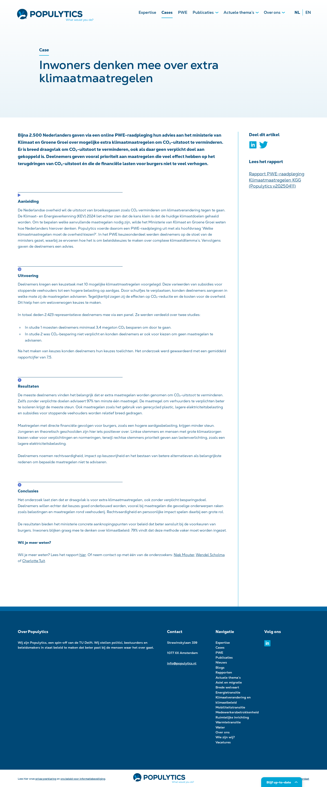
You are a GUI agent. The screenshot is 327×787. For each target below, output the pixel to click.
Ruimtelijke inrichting (232, 717)
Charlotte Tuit (33, 560)
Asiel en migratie (229, 682)
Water (220, 727)
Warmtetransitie (228, 722)
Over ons (272, 12)
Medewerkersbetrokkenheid (237, 712)
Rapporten (224, 672)
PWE (182, 12)
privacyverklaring (45, 778)
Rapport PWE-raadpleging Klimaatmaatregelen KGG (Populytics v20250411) (276, 180)
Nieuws (221, 662)
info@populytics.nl (181, 663)
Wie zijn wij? (225, 737)
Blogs (220, 668)
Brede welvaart (227, 687)
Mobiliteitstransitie (230, 707)
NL (297, 12)
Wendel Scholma (210, 554)
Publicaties (203, 12)
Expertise (147, 12)
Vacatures (223, 742)
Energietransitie (228, 692)
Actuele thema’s (239, 12)
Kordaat (304, 778)
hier (82, 554)
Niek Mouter (184, 554)
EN (308, 12)
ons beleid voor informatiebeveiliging (83, 778)
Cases (167, 12)
